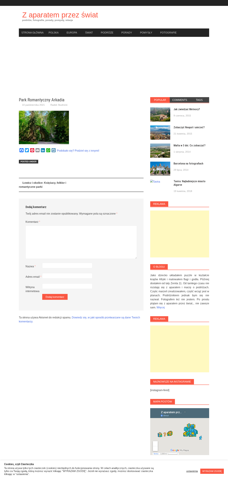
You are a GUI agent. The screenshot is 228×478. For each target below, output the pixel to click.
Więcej (161, 307)
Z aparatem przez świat (60, 15)
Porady (126, 32)
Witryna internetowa (32, 289)
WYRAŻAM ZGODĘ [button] (212, 471)
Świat (89, 32)
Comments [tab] (179, 99)
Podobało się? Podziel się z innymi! (78, 150)
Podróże (107, 32)
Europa (72, 32)
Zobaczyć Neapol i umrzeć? (189, 127)
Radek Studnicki (58, 105)
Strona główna (32, 32)
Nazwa (31, 266)
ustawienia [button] (192, 471)
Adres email (33, 276)
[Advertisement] (114, 67)
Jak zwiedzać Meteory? (187, 109)
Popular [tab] (160, 99)
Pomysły (146, 32)
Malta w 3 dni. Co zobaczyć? (189, 145)
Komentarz (33, 221)
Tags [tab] (199, 99)
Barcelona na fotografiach (188, 163)
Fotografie (168, 32)
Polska (54, 32)
